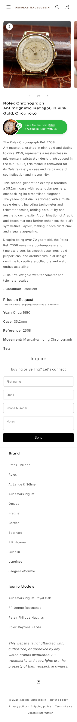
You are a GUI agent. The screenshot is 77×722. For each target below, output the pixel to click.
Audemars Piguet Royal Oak (30, 598)
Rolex (13, 474)
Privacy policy (18, 706)
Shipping (27, 304)
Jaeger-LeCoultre (22, 571)
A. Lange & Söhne (22, 484)
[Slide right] (48, 96)
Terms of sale (63, 706)
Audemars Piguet (22, 494)
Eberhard (15, 532)
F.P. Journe (17, 542)
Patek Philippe (19, 465)
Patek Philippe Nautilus (26, 617)
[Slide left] (29, 96)
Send (38, 437)
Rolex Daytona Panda (25, 627)
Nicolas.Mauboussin (33, 699)
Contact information (40, 712)
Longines (15, 561)
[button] (8, 7)
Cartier (14, 523)
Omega (14, 503)
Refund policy (59, 699)
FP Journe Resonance (25, 607)
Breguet (15, 513)
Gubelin (14, 552)
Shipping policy (41, 706)
